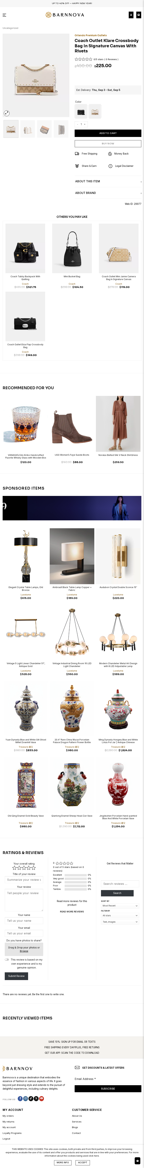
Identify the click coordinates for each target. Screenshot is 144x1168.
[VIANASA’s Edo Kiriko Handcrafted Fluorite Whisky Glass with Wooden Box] (26, 424)
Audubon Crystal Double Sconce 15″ (118, 587)
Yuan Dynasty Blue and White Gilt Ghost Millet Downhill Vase (25, 741)
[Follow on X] (36, 1098)
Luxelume (26, 594)
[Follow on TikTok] (30, 1098)
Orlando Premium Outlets (91, 35)
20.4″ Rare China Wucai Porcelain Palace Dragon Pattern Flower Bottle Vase (72, 741)
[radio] (81, 111)
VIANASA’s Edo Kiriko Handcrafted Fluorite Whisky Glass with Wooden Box (25, 456)
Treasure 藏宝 (26, 747)
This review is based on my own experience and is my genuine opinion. (26, 963)
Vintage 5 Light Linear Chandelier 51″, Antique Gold (26, 665)
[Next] (63, 75)
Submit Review (16, 976)
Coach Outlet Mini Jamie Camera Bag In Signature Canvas (119, 278)
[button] (5, 15)
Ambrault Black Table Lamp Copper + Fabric (72, 588)
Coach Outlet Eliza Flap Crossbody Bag (25, 346)
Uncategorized (10, 28)
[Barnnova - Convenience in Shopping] (64, 15)
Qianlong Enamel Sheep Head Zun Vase (71, 815)
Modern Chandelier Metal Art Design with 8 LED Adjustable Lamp (118, 665)
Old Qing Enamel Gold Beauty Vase (26, 815)
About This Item (87, 181)
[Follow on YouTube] (41, 1098)
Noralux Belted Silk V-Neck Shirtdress (118, 455)
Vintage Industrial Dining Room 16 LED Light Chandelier (72, 665)
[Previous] (8, 75)
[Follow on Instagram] (25, 1098)
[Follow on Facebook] (20, 1098)
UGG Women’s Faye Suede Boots (72, 455)
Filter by (105, 911)
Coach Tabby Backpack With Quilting (25, 278)
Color (78, 102)
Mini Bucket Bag (72, 276)
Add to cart (108, 133)
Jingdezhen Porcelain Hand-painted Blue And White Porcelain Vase (118, 817)
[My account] (131, 15)
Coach (25, 284)
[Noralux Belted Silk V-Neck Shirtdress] (118, 424)
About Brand (85, 193)
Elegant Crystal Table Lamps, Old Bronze (26, 588)
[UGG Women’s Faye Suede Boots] (72, 424)
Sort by (105, 901)
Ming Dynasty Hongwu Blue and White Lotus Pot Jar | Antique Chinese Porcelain (118, 741)
